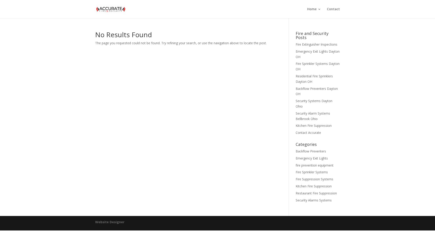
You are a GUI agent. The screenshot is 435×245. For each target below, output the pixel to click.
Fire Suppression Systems (314, 179)
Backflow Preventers (311, 151)
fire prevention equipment (315, 165)
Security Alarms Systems (314, 200)
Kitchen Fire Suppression (314, 125)
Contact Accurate (308, 132)
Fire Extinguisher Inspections (316, 44)
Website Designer (109, 222)
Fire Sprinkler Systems (312, 172)
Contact (333, 9)
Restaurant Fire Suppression (316, 193)
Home (312, 9)
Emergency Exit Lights (312, 158)
